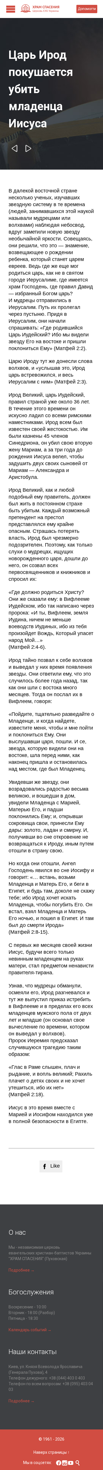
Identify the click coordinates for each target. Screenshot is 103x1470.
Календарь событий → (30, 1330)
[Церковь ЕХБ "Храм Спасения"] (48, 9)
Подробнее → (22, 1270)
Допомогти (87, 9)
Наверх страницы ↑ (51, 1452)
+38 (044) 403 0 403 (67, 1378)
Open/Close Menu (10, 9)
